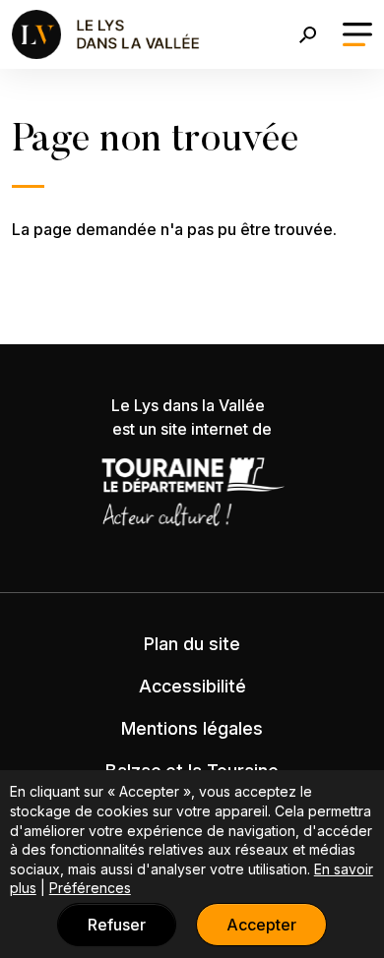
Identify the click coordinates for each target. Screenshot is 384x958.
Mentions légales (192, 728)
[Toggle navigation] (357, 34)
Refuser (117, 924)
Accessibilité (192, 686)
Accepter (261, 924)
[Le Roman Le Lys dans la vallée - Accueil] (108, 34)
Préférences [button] (90, 887)
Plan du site (192, 643)
